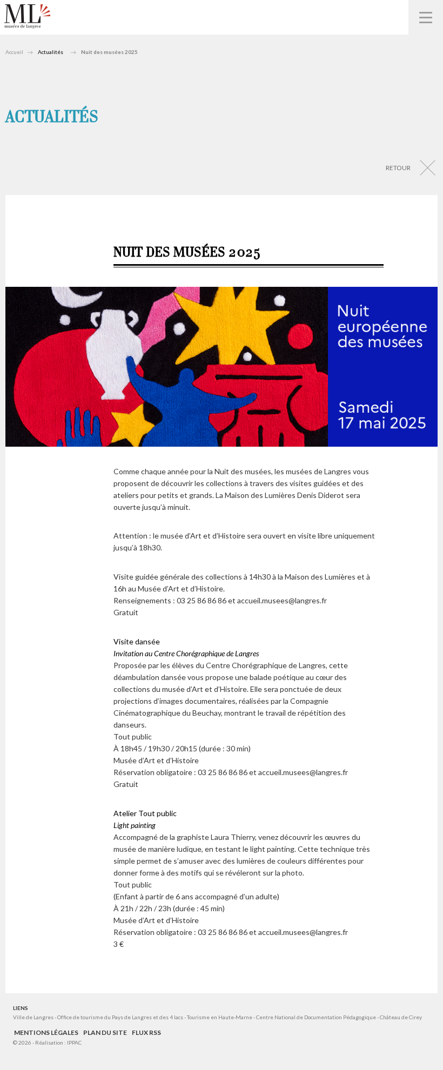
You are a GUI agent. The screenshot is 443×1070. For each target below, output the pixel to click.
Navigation (425, 17)
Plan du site (105, 1032)
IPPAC (74, 1042)
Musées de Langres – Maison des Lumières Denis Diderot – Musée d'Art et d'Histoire (27, 16)
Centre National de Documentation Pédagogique (316, 1017)
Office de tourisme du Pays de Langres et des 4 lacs (120, 1017)
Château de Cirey (401, 1017)
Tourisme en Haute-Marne (219, 1017)
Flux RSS (146, 1032)
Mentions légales (46, 1032)
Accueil (14, 52)
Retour (398, 168)
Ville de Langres (33, 1017)
